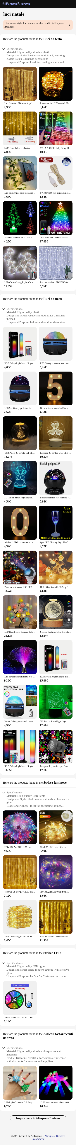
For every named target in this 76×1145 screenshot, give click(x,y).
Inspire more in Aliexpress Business (38, 1118)
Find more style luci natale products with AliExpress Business (34, 24)
